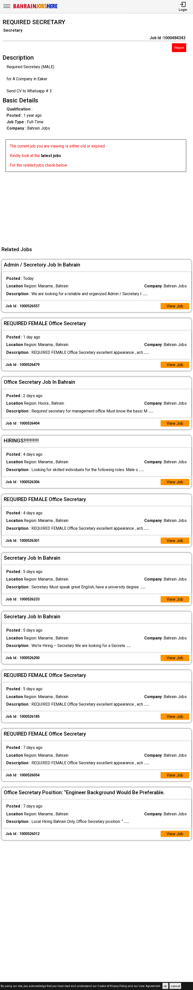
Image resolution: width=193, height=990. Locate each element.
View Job (175, 306)
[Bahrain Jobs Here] (35, 8)
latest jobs (51, 155)
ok (165, 986)
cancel (175, 986)
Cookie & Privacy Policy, (113, 986)
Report (179, 48)
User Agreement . (150, 986)
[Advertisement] (98, 207)
